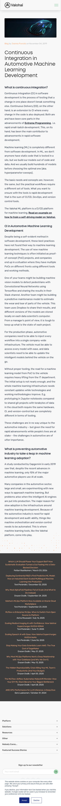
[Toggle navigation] (54, 5)
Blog (7, 43)
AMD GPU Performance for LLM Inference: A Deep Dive (30, 690)
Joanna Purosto (19, 43)
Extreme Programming (38, 123)
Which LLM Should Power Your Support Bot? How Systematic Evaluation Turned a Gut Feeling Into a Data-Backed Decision (30, 564)
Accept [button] (24, 800)
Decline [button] (36, 800)
